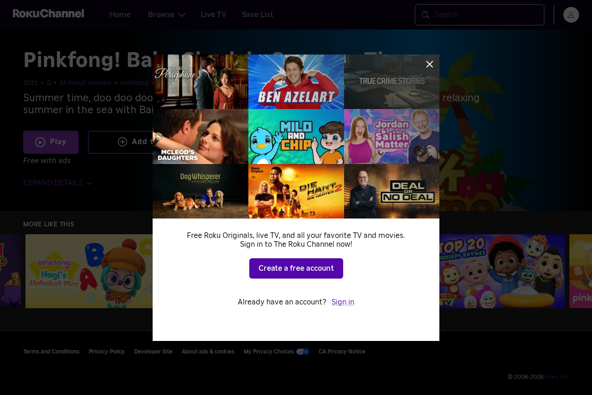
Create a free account (296, 268)
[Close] (429, 64)
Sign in (343, 302)
